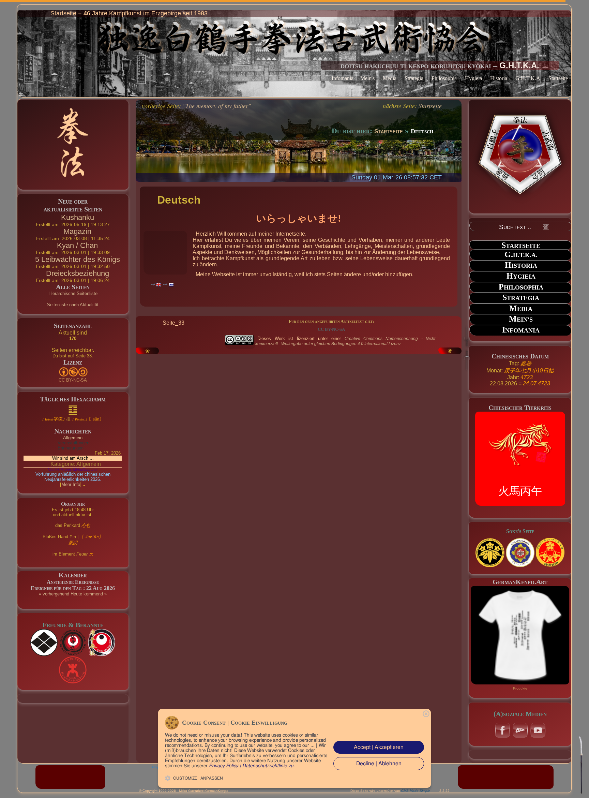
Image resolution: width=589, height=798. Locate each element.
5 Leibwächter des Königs (77, 259)
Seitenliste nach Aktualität (73, 304)
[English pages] (155, 284)
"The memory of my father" (217, 106)
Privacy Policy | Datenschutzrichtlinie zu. (252, 766)
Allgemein (72, 437)
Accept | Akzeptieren (379, 747)
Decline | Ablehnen (379, 763)
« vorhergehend (54, 593)
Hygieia (473, 78)
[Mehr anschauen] (520, 634)
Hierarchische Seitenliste (72, 293)
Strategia (414, 78)
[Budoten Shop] (506, 776)
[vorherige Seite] (243, 296)
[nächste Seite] (357, 296)
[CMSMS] (70, 776)
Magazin (77, 231)
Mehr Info (70, 484)
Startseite (558, 78)
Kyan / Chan (77, 245)
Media (389, 78)
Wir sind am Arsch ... (73, 458)
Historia (498, 78)
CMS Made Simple (415, 791)
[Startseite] (299, 296)
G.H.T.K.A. (528, 78)
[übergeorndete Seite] (337, 296)
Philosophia (444, 78)
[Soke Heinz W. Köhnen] (489, 552)
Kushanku (77, 217)
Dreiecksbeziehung (77, 273)
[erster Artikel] (263, 296)
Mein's (367, 78)
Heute (76, 593)
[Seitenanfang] (581, 765)
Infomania (342, 78)
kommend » (95, 593)
